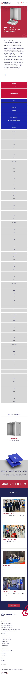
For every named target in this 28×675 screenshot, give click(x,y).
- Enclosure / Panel (5, 643)
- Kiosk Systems (4, 641)
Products (3, 633)
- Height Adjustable (5, 637)
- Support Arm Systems (6, 639)
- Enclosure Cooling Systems (7, 650)
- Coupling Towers (5, 645)
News (2, 658)
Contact (3, 660)
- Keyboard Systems (5, 647)
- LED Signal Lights (5, 648)
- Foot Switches (4, 635)
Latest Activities (13, 605)
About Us (3, 653)
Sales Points (4, 655)
